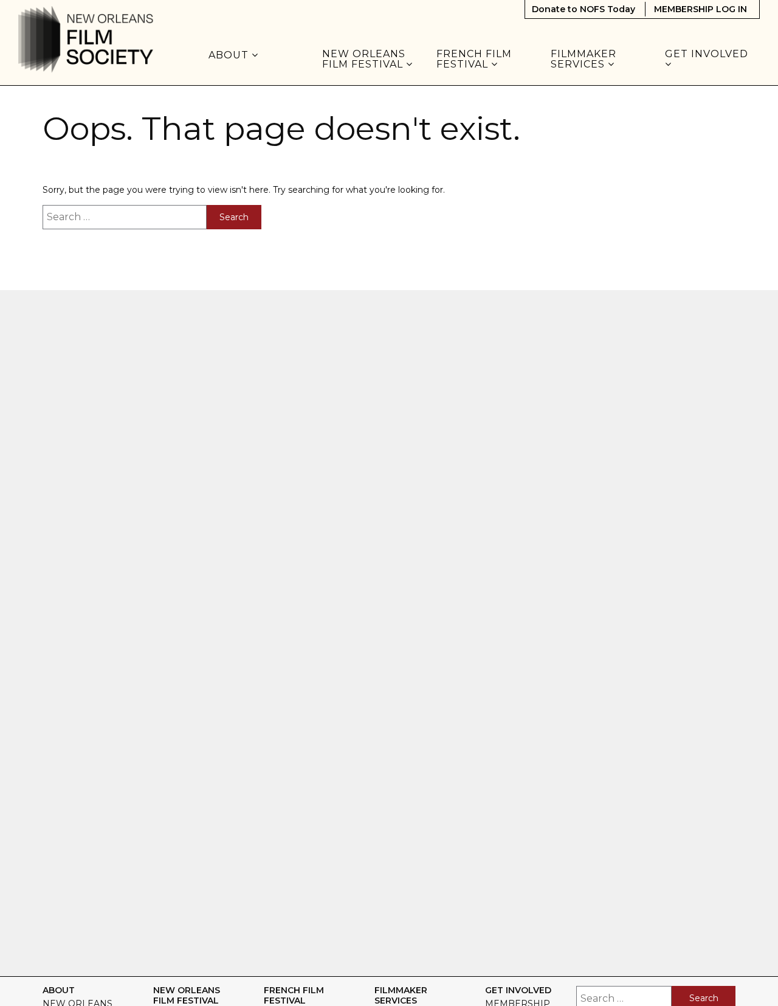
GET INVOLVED (708, 54)
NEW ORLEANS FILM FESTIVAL (364, 59)
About (230, 55)
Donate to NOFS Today (583, 9)
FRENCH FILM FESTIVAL (474, 59)
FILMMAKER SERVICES (583, 59)
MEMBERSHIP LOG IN (700, 9)
